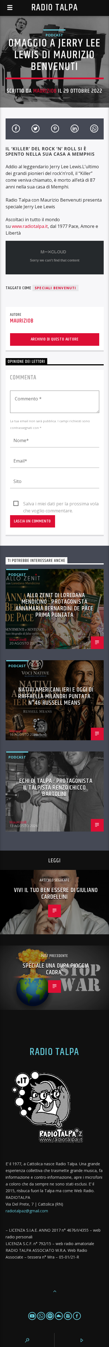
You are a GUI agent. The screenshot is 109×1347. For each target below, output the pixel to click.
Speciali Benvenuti (55, 288)
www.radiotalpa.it (30, 226)
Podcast (54, 35)
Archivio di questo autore (55, 339)
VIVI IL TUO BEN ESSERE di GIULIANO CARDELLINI (56, 893)
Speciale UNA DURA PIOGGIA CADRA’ (56, 969)
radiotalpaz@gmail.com (27, 1210)
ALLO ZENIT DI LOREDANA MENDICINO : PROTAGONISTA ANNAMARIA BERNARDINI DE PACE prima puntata (54, 605)
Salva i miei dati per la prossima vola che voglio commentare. (61, 504)
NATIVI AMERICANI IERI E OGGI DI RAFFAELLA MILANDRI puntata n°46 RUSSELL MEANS (55, 696)
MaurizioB (45, 91)
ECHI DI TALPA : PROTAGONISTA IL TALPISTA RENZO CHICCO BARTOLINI (55, 787)
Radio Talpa (54, 8)
